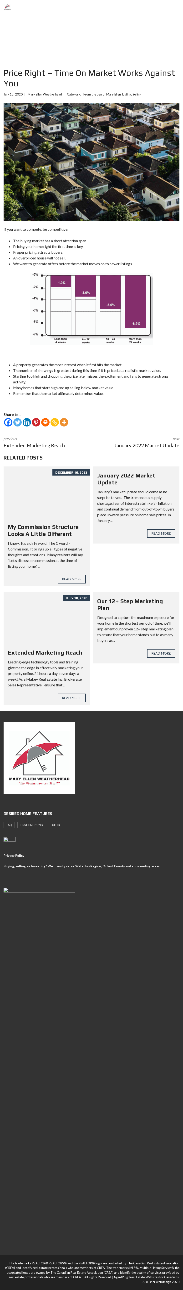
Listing (126, 94)
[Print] (45, 422)
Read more (71, 579)
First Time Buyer (31, 824)
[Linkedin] (27, 422)
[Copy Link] (55, 422)
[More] (64, 422)
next (146, 442)
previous (34, 442)
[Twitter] (17, 422)
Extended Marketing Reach (45, 652)
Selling (136, 94)
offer (56, 824)
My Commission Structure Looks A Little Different (43, 530)
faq (9, 824)
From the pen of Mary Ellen (102, 94)
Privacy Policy (14, 856)
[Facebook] (8, 422)
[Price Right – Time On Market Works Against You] (91, 162)
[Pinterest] (36, 422)
